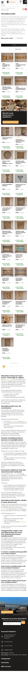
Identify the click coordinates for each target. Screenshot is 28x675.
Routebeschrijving (5, 612)
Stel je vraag (20, 38)
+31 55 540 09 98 (8, 641)
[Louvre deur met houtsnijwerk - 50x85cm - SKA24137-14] (7, 208)
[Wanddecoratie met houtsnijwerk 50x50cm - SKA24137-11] (21, 161)
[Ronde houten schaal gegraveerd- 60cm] (7, 161)
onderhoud (23, 521)
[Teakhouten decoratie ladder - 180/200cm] (21, 138)
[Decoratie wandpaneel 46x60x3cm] (7, 349)
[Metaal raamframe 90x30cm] (7, 138)
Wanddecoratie (5, 9)
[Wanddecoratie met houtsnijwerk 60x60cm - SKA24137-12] (7, 231)
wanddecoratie (9, 379)
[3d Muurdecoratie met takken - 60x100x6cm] (21, 302)
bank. (24, 421)
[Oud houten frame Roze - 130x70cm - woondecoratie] (7, 278)
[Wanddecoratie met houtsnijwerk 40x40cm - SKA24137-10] (7, 87)
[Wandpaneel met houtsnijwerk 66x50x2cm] (21, 325)
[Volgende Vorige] (23, 366)
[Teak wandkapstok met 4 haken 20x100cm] (21, 64)
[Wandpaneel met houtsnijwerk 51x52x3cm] (21, 208)
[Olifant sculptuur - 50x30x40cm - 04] (7, 325)
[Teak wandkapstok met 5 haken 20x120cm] (21, 87)
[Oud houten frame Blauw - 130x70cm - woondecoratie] (21, 278)
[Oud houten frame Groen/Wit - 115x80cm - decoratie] (7, 255)
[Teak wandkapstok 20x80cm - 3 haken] (7, 64)
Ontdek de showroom (7, 122)
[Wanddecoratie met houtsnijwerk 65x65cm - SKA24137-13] (21, 231)
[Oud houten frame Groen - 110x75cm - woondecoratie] (21, 255)
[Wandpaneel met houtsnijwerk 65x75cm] (7, 302)
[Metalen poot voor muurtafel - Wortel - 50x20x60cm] (21, 185)
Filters (13, 45)
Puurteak (14, 474)
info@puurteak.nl (8, 650)
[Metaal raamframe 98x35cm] (7, 185)
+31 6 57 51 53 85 (8, 645)
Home (2, 8)
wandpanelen (14, 421)
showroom (3, 509)
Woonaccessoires (10, 8)
